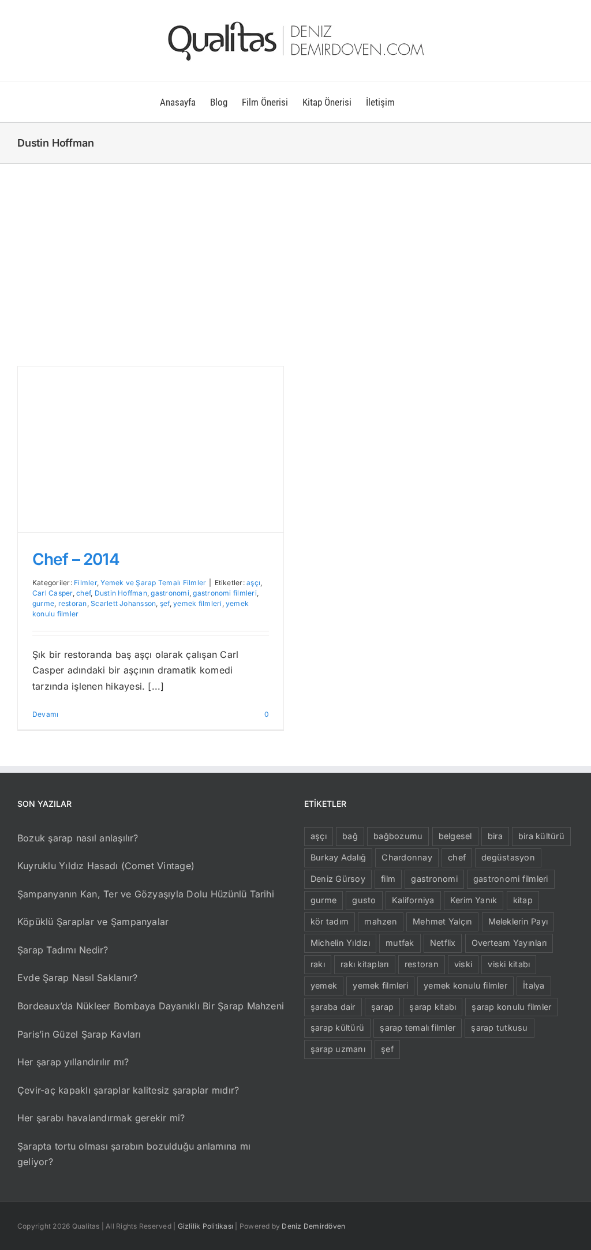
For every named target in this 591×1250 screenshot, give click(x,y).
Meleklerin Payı (518, 921)
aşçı (253, 582)
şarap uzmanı (338, 1049)
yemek (324, 985)
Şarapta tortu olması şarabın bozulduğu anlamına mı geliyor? (133, 1154)
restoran (72, 603)
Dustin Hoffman (121, 593)
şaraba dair (333, 1007)
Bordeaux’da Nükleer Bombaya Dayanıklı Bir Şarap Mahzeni (150, 1006)
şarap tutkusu (499, 1027)
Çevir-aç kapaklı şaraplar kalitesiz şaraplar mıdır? (128, 1090)
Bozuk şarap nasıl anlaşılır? (78, 838)
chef (83, 593)
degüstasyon (508, 857)
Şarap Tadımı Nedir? (63, 950)
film (388, 879)
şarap (382, 1007)
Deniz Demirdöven (313, 1226)
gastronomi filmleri (225, 593)
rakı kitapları (364, 964)
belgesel (455, 836)
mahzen (380, 921)
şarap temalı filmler (417, 1027)
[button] (413, 101)
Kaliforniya (413, 900)
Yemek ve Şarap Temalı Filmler (153, 582)
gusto (364, 900)
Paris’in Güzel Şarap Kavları (79, 1034)
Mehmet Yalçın (442, 921)
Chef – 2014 (75, 559)
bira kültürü (541, 836)
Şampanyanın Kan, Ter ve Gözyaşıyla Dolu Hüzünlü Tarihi (145, 894)
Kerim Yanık (474, 900)
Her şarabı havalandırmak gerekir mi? (101, 1118)
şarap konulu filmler (511, 1007)
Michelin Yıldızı (340, 943)
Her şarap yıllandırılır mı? (73, 1062)
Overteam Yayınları (509, 943)
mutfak (400, 943)
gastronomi (170, 593)
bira (495, 836)
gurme (43, 603)
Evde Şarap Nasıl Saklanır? (77, 977)
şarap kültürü (337, 1027)
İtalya (533, 985)
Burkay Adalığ (338, 857)
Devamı (45, 714)
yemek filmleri (197, 603)
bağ (350, 836)
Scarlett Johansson (123, 603)
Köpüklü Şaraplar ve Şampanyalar (93, 921)
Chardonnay (406, 857)
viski (463, 964)
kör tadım (330, 921)
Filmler (85, 582)
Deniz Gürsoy (338, 879)
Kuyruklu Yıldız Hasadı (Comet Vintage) (105, 865)
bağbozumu (397, 836)
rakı (318, 964)
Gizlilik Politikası (206, 1226)
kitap (523, 900)
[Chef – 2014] (150, 449)
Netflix (443, 943)
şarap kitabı (432, 1007)
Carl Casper (52, 593)
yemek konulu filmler (465, 985)
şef (165, 603)
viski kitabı (509, 964)
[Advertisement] (295, 250)
